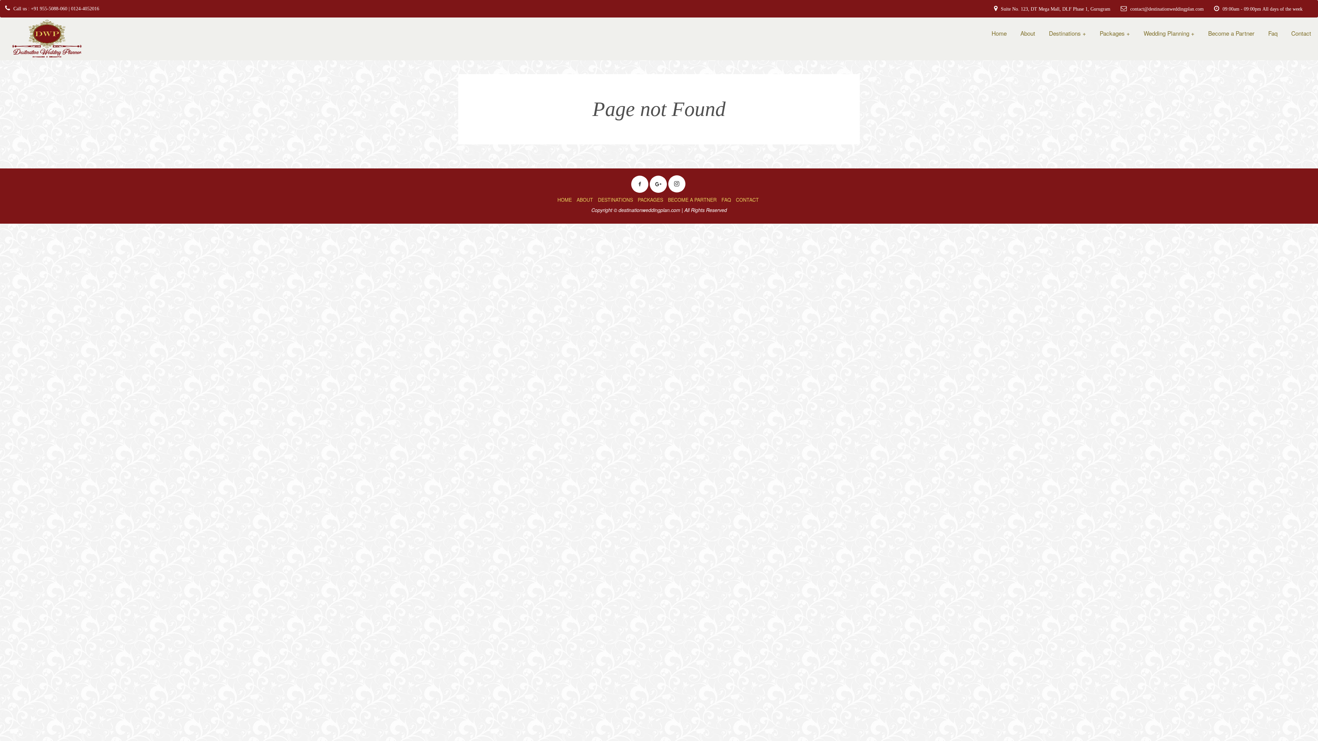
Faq (1272, 33)
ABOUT (585, 199)
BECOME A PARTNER (692, 199)
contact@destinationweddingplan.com (1167, 9)
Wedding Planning (1166, 33)
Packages (1112, 33)
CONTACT (747, 199)
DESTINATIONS (615, 199)
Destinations (1065, 33)
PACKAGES (650, 199)
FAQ (726, 199)
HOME (564, 199)
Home (999, 33)
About (1027, 33)
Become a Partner (1231, 33)
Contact (1301, 33)
